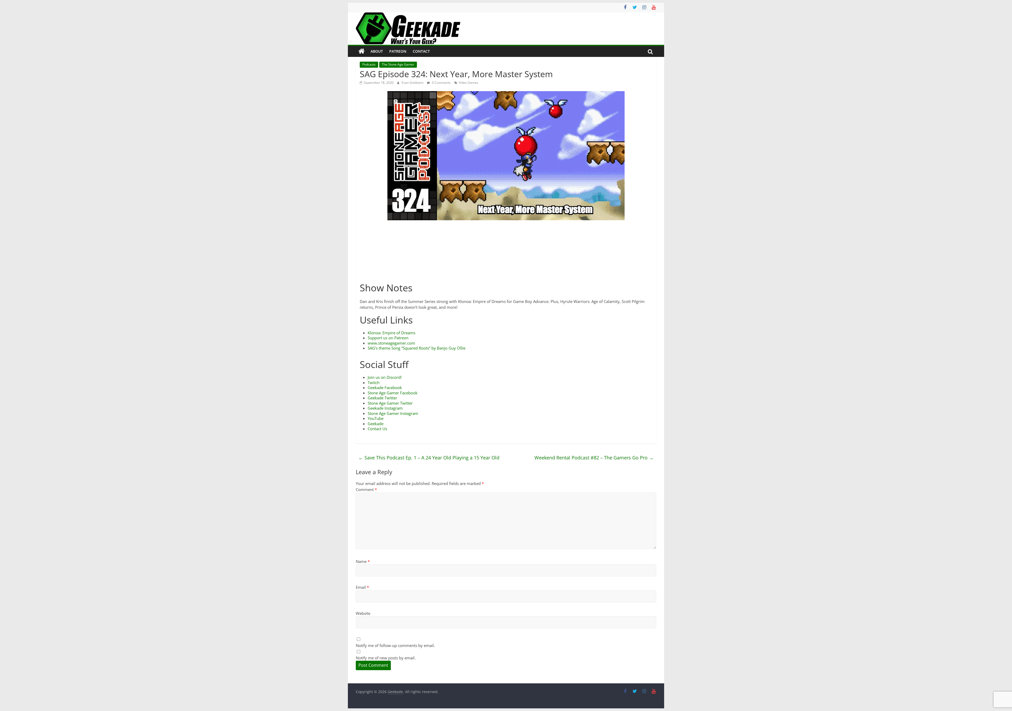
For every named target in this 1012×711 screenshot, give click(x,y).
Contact (421, 51)
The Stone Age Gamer (398, 64)
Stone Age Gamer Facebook (392, 392)
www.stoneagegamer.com (391, 343)
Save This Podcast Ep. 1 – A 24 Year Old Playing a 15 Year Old (428, 457)
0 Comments (441, 82)
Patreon (397, 51)
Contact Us (377, 428)
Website (363, 613)
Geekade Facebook (385, 387)
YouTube (375, 418)
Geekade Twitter (382, 397)
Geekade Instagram (385, 408)
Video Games (468, 82)
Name (363, 561)
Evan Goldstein (413, 82)
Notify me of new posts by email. (386, 657)
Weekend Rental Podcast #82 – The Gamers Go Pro (594, 457)
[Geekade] (361, 51)
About (377, 51)
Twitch (374, 382)
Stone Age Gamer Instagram (393, 413)
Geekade (375, 423)
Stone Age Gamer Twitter (390, 403)
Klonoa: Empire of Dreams (391, 332)
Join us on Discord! (385, 377)
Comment (366, 489)
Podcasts (369, 64)
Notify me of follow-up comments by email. (395, 645)
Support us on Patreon (388, 337)
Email (362, 587)
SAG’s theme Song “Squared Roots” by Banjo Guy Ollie (416, 348)
